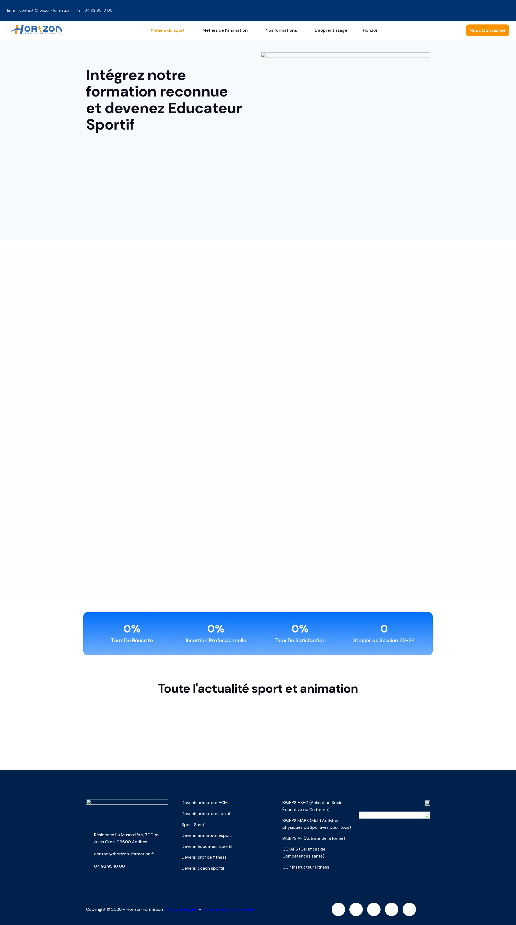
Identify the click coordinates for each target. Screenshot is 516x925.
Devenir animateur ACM (205, 802)
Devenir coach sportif (203, 868)
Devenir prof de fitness (204, 857)
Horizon (371, 30)
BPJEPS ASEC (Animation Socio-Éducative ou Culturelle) (313, 806)
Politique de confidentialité (228, 909)
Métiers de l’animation (225, 30)
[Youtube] (426, 9)
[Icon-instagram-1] (371, 9)
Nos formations (281, 30)
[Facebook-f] (389, 9)
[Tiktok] (445, 9)
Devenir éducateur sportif (207, 846)
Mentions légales (181, 909)
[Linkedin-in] (356, 909)
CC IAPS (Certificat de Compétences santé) (303, 852)
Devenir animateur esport (207, 835)
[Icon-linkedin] (408, 9)
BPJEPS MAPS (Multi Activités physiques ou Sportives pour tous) (316, 824)
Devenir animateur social (206, 813)
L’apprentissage (331, 30)
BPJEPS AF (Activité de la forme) (313, 838)
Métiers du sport (168, 30)
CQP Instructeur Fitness (305, 867)
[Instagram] (338, 909)
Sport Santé (194, 824)
